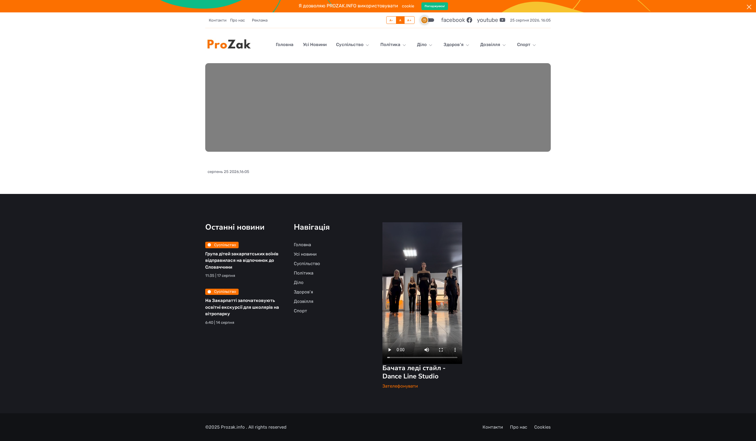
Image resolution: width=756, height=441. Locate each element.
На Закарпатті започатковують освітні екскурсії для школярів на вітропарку (242, 307)
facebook (454, 20)
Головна (285, 44)
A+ (409, 20)
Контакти (218, 20)
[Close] (749, 7)
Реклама (260, 20)
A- (391, 20)
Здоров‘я (454, 44)
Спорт (524, 44)
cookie (408, 6)
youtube (488, 20)
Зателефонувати (400, 386)
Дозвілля (490, 44)
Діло (422, 44)
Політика (390, 44)
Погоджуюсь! (435, 6)
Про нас (237, 20)
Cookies (542, 427)
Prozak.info (233, 427)
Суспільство (350, 44)
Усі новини (315, 44)
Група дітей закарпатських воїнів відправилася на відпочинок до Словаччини (241, 260)
